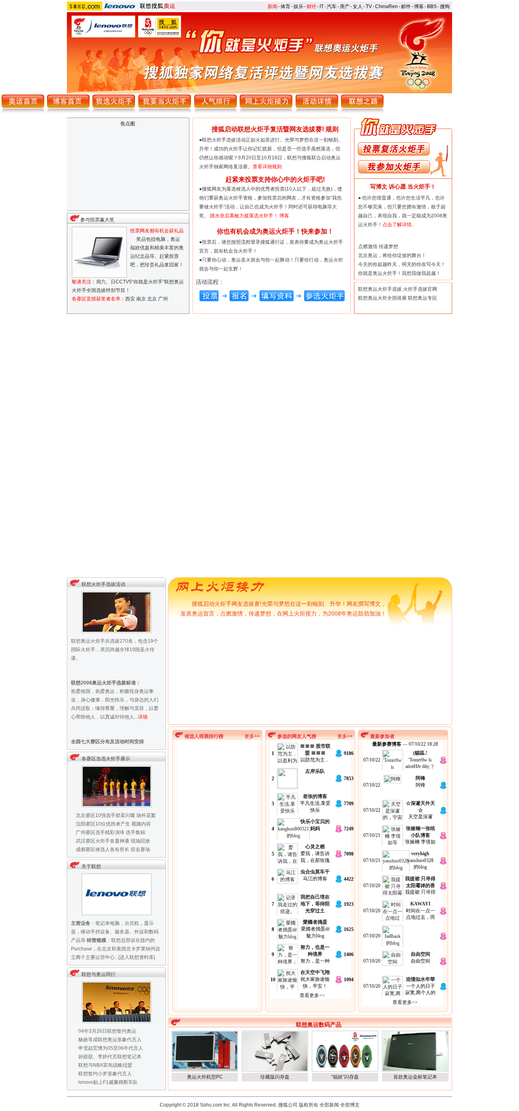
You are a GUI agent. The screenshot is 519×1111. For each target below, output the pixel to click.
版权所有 (308, 1105)
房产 (345, 6)
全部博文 (350, 1105)
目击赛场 (140, 849)
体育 (285, 6)
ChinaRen (386, 6)
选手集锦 (135, 832)
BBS (432, 6)
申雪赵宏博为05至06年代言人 (110, 1048)
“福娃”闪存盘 (345, 1077)
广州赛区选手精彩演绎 (100, 832)
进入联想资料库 (137, 957)
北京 (152, 299)
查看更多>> (312, 995)
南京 (141, 299)
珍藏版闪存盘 (275, 1077)
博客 (419, 6)
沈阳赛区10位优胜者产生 (103, 824)
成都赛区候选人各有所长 (102, 849)
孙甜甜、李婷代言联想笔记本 (110, 1057)
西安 (130, 299)
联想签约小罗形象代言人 (105, 1074)
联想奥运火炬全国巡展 (382, 298)
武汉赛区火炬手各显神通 (102, 841)
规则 (332, 129)
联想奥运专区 (422, 298)
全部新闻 (329, 1105)
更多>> (252, 736)
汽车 (332, 6)
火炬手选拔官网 (420, 289)
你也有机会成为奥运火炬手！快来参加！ (275, 231)
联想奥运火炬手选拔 (380, 289)
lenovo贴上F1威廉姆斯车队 (108, 1082)
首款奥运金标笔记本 (415, 1077)
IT (322, 6)
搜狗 (445, 6)
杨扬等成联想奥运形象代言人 (110, 1039)
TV (369, 6)
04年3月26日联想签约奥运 (107, 1031)
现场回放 (140, 841)
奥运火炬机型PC (205, 1077)
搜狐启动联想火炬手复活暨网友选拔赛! (268, 129)
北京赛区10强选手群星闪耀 (105, 815)
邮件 (406, 6)
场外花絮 (146, 815)
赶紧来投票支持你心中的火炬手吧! (275, 179)
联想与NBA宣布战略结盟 (105, 1065)
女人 (357, 6)
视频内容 (141, 824)
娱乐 (298, 6)
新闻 (272, 6)
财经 (311, 6)
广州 (163, 299)
